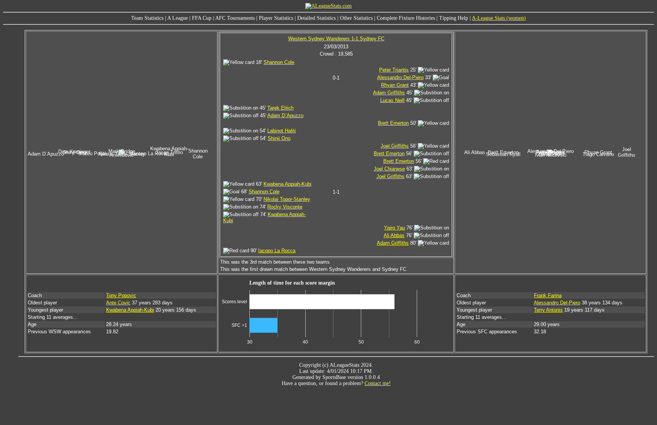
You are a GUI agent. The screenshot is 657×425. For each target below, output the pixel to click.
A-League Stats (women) (499, 18)
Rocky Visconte (284, 207)
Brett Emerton (393, 123)
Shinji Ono (279, 138)
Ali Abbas (394, 235)
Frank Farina (548, 295)
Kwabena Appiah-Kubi (287, 184)
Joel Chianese (389, 169)
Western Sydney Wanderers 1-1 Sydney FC (336, 38)
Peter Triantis (394, 70)
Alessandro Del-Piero (400, 77)
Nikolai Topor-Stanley (286, 199)
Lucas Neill (392, 100)
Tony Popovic (121, 295)
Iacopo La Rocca (276, 250)
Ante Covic (118, 303)
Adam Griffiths (389, 93)
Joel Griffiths (395, 146)
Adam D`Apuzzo (285, 115)
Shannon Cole (278, 62)
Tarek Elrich (280, 108)
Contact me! (378, 383)
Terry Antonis (548, 310)
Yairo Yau (394, 228)
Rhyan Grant (395, 85)
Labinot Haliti (281, 131)
